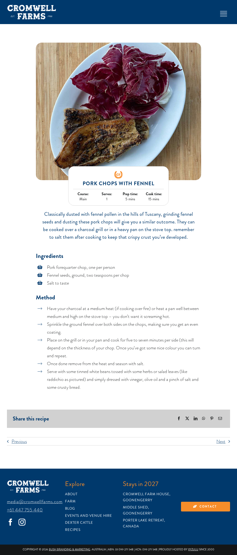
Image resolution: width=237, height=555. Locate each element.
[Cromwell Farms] (31, 7)
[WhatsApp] (204, 418)
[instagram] (22, 522)
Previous (19, 441)
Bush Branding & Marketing (69, 550)
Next (220, 441)
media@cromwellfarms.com (34, 501)
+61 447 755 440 (25, 510)
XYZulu (193, 550)
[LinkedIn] (195, 418)
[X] (187, 418)
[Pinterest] (212, 418)
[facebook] (10, 522)
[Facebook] (179, 418)
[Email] (220, 418)
